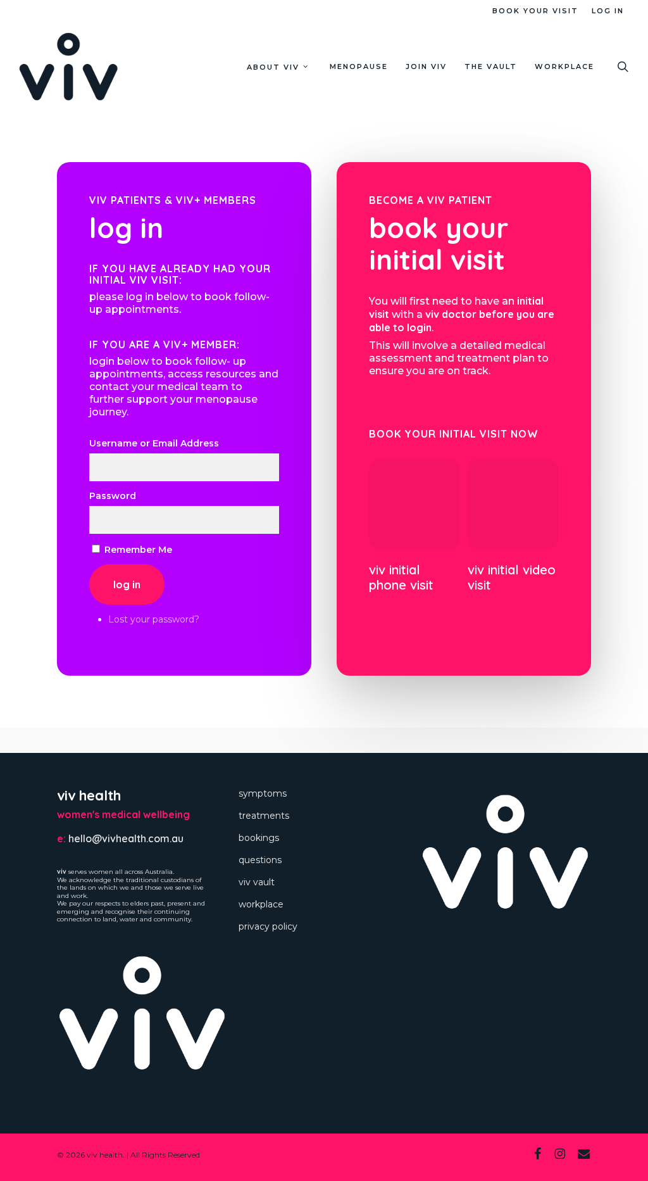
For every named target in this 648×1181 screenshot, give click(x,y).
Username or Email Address (154, 443)
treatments (264, 815)
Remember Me (138, 549)
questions (260, 860)
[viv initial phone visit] (414, 504)
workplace (261, 904)
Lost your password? (153, 619)
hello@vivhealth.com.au (126, 838)
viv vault (257, 882)
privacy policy (268, 926)
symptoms (263, 793)
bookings (259, 837)
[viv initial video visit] (513, 504)
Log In (126, 584)
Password (112, 496)
